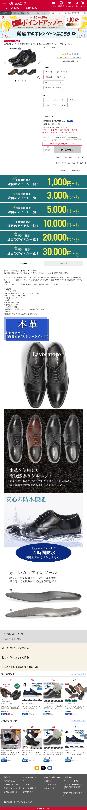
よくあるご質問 (50, 784)
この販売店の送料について (70, 61)
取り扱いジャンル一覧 (12, 788)
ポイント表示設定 (29, 788)
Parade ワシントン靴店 (12, 639)
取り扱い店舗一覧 (10, 792)
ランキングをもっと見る (78, 674)
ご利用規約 (67, 777)
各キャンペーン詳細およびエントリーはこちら (60, 132)
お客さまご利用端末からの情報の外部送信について (72, 787)
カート (25, 781)
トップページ (5, 13)
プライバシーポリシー (71, 781)
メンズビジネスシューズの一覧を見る (68, 163)
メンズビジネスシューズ (40, 13)
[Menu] (5, 3)
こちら (30, 802)
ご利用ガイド (28, 792)
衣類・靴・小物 (18, 13)
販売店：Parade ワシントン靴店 (69, 58)
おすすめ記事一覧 (29, 777)
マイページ (27, 784)
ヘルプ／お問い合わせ (52, 777)
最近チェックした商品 (12, 784)
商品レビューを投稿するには (72, 170)
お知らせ (47, 781)
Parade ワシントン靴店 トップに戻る (69, 157)
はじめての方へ (50, 788)
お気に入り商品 (10, 781)
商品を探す (8, 777)
